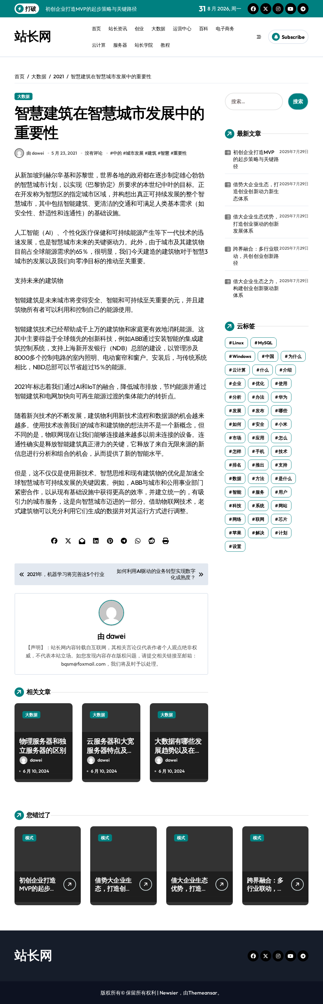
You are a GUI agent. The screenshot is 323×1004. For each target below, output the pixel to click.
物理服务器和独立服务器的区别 (42, 746)
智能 (236, 492)
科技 (236, 505)
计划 (283, 533)
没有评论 (94, 153)
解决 (259, 533)
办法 (259, 397)
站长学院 (144, 45)
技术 (283, 451)
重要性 (180, 153)
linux (238, 343)
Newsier (169, 992)
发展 (236, 410)
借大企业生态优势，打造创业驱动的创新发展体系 (256, 223)
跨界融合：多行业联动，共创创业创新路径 (256, 256)
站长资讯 (118, 29)
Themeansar (202, 992)
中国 (269, 356)
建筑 (152, 153)
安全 (259, 424)
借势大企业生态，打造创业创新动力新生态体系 (256, 191)
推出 (259, 465)
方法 (259, 478)
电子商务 (225, 29)
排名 (236, 465)
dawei (115, 636)
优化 (259, 383)
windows (241, 356)
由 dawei (35, 153)
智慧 (165, 153)
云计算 (99, 45)
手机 (259, 451)
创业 (139, 29)
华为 (283, 397)
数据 (236, 478)
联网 (259, 519)
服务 (259, 492)
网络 (236, 519)
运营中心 (182, 29)
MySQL (265, 343)
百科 (203, 29)
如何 (236, 424)
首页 (96, 29)
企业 (236, 383)
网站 (283, 505)
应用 (259, 438)
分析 (236, 397)
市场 (236, 438)
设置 (236, 546)
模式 (29, 837)
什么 (264, 370)
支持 (283, 465)
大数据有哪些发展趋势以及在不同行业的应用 (178, 750)
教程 (165, 45)
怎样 (236, 451)
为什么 (295, 356)
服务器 (120, 45)
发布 (259, 410)
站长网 (33, 36)
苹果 (236, 533)
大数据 (158, 29)
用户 (283, 492)
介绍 (287, 370)
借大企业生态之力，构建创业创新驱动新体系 (256, 288)
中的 (117, 153)
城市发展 (135, 153)
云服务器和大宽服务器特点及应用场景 (110, 750)
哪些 (283, 410)
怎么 (283, 438)
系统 (259, 505)
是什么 (285, 478)
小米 (283, 424)
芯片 (283, 519)
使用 (283, 383)
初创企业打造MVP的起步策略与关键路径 (256, 159)
